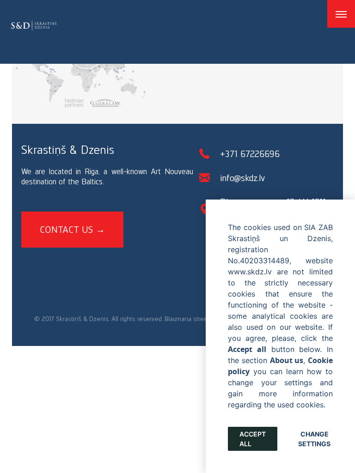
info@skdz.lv (242, 177)
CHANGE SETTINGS (314, 439)
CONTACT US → (72, 229)
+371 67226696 (250, 153)
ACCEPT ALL (252, 439)
